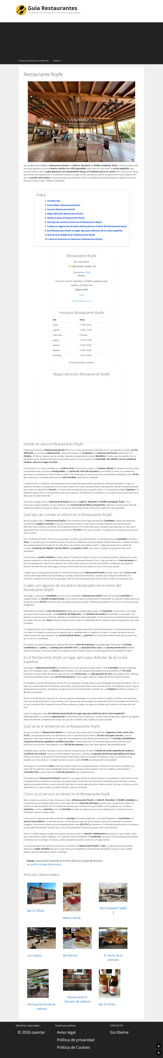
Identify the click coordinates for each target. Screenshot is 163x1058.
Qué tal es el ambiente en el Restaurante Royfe (71, 234)
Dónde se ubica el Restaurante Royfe (65, 217)
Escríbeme (119, 1032)
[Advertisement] (81, 39)
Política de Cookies (73, 1047)
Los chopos (34, 955)
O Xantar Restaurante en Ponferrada (33, 60)
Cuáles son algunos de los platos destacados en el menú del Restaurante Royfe (87, 226)
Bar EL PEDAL (36, 911)
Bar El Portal (107, 1004)
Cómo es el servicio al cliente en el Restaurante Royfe (75, 239)
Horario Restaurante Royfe (61, 209)
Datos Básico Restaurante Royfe (63, 205)
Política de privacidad (76, 1039)
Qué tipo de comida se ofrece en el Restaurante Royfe (74, 222)
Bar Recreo (70, 955)
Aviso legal (66, 1032)
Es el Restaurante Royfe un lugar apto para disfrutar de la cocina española (84, 230)
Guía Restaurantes (52, 8)
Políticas (56, 60)
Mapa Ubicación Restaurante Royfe (65, 213)
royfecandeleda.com (81, 301)
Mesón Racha (72, 918)
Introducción (53, 200)
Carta (81, 294)
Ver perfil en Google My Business (44, 864)
